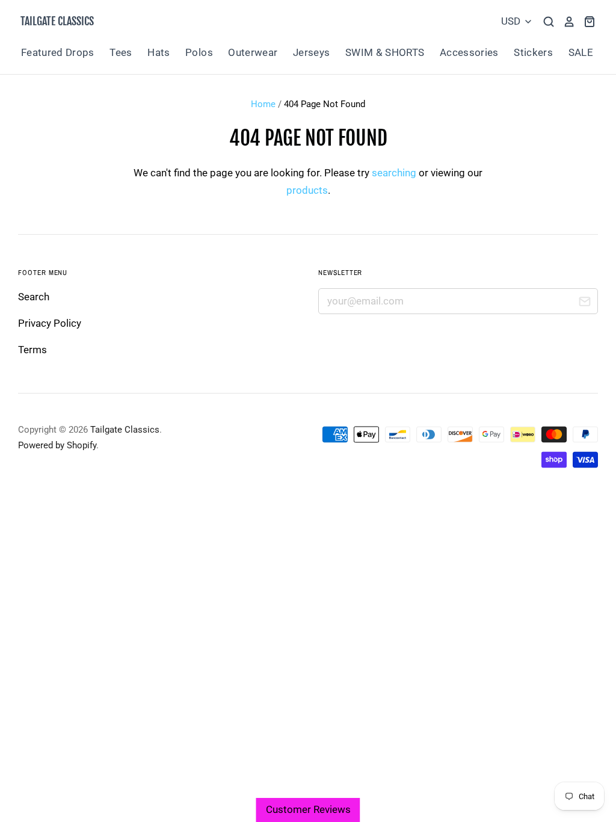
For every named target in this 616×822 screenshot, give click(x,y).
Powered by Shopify (57, 445)
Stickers (533, 52)
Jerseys (311, 52)
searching (394, 173)
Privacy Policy (49, 323)
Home (263, 104)
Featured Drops (57, 52)
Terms (32, 350)
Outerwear (252, 52)
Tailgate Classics (57, 21)
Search (33, 297)
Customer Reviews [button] (308, 809)
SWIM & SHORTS (384, 52)
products (307, 190)
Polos (199, 52)
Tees (120, 52)
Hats (158, 52)
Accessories (469, 52)
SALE (580, 52)
